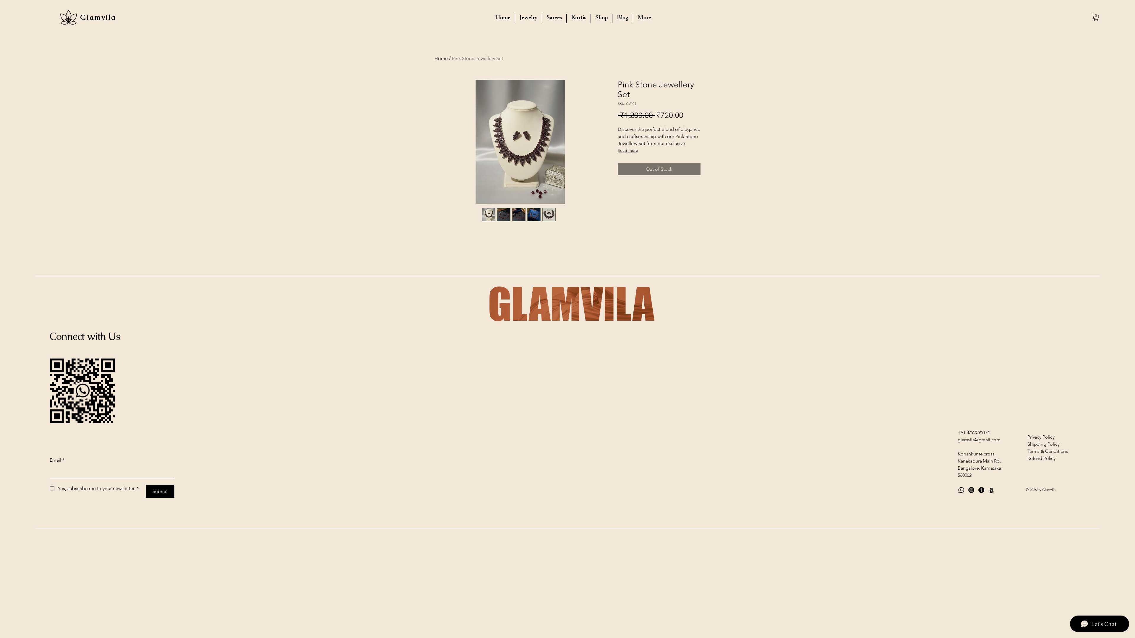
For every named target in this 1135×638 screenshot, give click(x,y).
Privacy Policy (1041, 437)
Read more (628, 150)
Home (441, 58)
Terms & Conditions (1047, 451)
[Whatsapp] (961, 490)
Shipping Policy (1043, 444)
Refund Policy (1041, 458)
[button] (1096, 17)
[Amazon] (991, 490)
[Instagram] (971, 490)
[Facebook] (981, 490)
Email (57, 460)
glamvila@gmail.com (979, 439)
